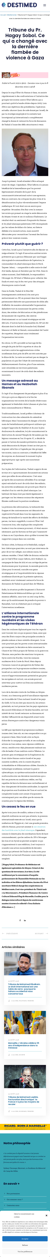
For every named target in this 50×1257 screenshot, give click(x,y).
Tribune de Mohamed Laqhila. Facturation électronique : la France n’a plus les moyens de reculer (23, 1101)
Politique (23, 1001)
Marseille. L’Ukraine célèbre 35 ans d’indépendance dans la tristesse (23, 1045)
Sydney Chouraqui (10, 1168)
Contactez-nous (13, 1205)
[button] (46, 1215)
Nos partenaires (13, 1193)
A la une (15, 1001)
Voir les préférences (25, 1252)
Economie (23, 1111)
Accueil (3, 15)
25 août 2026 (13, 981)
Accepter (25, 1239)
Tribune (30, 1001)
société (22, 1055)
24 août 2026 (13, 1094)
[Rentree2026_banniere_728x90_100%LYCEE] (25, 75)
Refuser (25, 1245)
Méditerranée (11, 15)
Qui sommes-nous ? (15, 1199)
